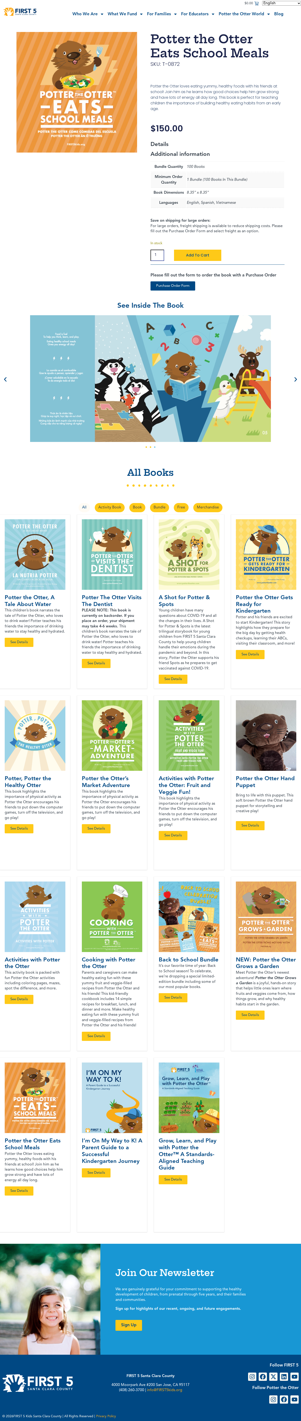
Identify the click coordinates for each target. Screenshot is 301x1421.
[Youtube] (294, 1377)
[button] (5, 379)
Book (137, 507)
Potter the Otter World (241, 14)
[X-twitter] (273, 1377)
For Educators (195, 14)
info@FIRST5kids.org (164, 1390)
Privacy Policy (106, 1416)
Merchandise (208, 507)
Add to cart (197, 255)
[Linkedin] (284, 1377)
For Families (159, 14)
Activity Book (109, 507)
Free (181, 507)
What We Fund (122, 14)
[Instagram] (252, 1377)
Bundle (160, 507)
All (84, 507)
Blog (278, 14)
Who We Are (85, 14)
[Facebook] (263, 1377)
